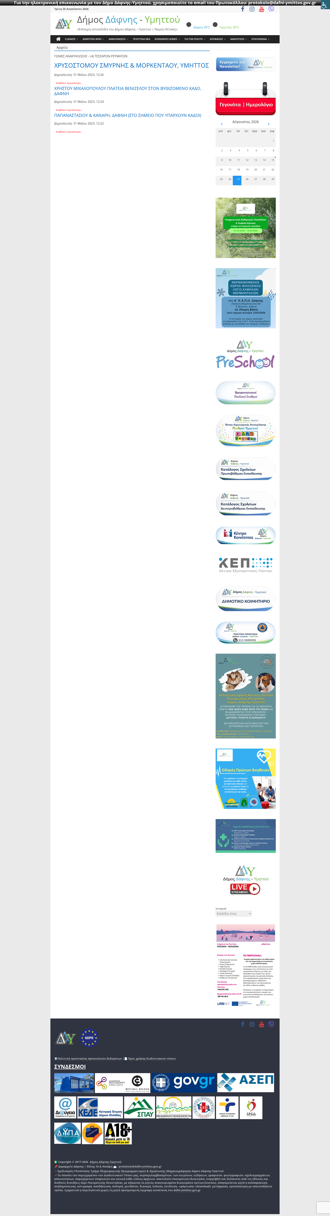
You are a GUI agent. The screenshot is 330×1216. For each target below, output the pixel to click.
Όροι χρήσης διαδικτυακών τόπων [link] (151, 1058)
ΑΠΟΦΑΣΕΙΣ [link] (216, 39)
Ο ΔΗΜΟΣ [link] (70, 39)
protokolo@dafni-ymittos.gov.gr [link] (140, 1166)
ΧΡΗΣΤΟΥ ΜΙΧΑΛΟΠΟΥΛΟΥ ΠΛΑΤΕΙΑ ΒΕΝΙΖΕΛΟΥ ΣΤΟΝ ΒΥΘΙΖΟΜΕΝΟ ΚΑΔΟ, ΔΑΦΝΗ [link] (127, 90)
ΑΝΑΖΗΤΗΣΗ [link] (237, 39)
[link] (325, 4)
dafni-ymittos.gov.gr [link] (187, 1190)
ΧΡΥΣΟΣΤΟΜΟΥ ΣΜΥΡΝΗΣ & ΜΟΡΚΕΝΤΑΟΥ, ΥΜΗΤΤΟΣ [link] (131, 65)
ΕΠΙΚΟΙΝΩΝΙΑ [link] (259, 39)
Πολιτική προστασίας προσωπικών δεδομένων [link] (89, 1058)
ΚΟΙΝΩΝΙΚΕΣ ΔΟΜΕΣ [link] (166, 39)
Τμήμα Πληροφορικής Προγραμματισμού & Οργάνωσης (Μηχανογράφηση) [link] (141, 1171)
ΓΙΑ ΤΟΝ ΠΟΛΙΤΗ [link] (193, 39)
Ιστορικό (221, 908)
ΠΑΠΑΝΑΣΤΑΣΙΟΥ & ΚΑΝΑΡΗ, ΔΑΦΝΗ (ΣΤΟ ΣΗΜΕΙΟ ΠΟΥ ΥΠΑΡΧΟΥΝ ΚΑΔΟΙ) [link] (127, 115)
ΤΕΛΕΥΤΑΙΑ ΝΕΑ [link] (141, 39)
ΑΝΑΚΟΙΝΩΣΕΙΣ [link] (117, 39)
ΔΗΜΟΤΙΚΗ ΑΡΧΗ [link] (92, 39)
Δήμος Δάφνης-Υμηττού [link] (105, 1162)
